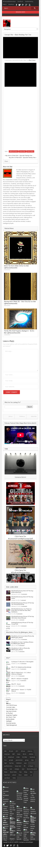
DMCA (4, 4)
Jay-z (25, 763)
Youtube (29, 4)
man (11, 769)
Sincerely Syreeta (11, 723)
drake (18, 757)
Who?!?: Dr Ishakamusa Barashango (21, 667)
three (20, 775)
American (7, 754)
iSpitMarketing (29, 1)
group (27, 760)
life (24, 766)
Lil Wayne (30, 766)
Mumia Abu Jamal (32, 769)
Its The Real (9, 713)
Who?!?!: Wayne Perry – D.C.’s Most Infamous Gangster (21, 673)
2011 (17, 751)
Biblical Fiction (14, 151)
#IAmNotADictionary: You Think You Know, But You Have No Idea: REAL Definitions (21, 610)
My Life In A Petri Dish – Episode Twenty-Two (22, 157)
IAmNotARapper (29, 842)
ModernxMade (10, 719)
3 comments (23, 626)
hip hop (11, 763)
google (11, 760)
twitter (26, 775)
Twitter (19, 4)
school (14, 775)
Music (5, 772)
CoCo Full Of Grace (11, 705)
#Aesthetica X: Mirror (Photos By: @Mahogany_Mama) (20, 648)
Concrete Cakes (10, 707)
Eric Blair (24, 757)
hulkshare (19, 763)
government (19, 760)
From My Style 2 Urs (11, 709)
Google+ (26, 4)
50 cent (11, 751)
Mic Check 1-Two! (11, 717)
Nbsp (25, 772)
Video (14, 778)
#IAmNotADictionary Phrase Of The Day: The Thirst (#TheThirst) (22, 603)
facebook (32, 757)
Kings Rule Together (11, 715)
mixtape (17, 769)
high (5, 763)
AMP (13, 754)
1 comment (23, 600)
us (31, 775)
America (30, 751)
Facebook (16, 4)
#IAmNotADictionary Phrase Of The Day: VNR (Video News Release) (22, 617)
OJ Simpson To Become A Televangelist (22, 662)
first (5, 760)
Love (5, 769)
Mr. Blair (24, 60)
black (18, 754)
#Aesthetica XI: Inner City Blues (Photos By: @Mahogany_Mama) (22, 642)
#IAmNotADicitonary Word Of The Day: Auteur (22, 597)
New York (7, 775)
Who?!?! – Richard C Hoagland (19, 678)
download (11, 757)
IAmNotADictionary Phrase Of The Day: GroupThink (22, 623)
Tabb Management (11, 725)
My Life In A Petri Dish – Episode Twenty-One (19, 155)
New (31, 772)
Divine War (22, 151)
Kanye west (18, 766)
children (31, 754)
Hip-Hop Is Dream (11, 711)
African (23, 751)
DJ (4, 757)
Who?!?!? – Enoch (16, 684)
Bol (7, 703)
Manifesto (11, 4)
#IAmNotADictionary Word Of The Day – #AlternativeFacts (22, 591)
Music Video (13, 772)
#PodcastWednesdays (9, 1)
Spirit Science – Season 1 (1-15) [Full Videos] (21, 690)
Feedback (20, 1)
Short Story (32, 60)
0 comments (8, 60)
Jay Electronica (8, 766)
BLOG (24, 754)
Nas (20, 772)
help (32, 760)
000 (5, 751)
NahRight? (9, 721)
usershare (7, 778)
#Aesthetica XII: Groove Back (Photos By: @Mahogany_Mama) (22, 636)
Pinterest (22, 4)
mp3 (23, 769)
